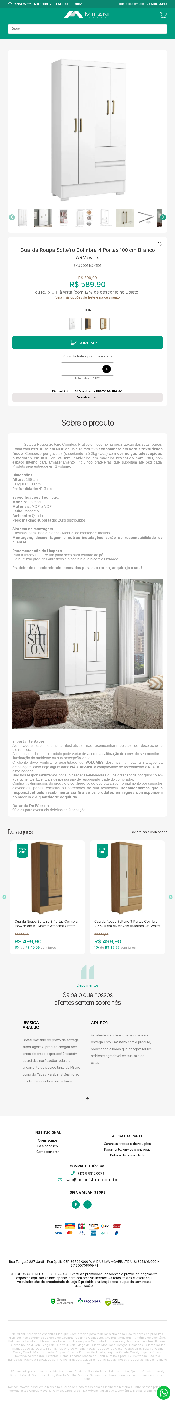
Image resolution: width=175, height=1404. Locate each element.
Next (170, 897)
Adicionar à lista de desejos (160, 244)
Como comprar (47, 1152)
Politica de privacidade (127, 1155)
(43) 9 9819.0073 (91, 1173)
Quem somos (47, 1140)
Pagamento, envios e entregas (127, 1149)
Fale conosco (47, 1146)
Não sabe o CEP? (87, 378)
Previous (4, 897)
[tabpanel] (53, 1052)
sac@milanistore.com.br (92, 1180)
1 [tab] (87, 1098)
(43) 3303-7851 (45, 4)
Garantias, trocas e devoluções (127, 1144)
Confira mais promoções (149, 832)
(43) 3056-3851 (70, 4)
